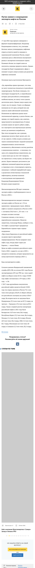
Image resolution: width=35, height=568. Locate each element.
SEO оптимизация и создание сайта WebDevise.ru (17, 2)
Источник (5, 332)
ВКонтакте (17, 344)
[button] (9, 535)
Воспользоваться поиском (17, 549)
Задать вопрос (17, 555)
